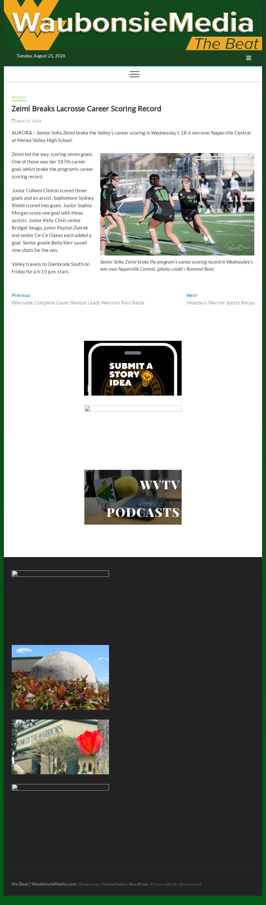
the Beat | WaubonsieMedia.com (44, 884)
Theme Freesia (114, 884)
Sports (19, 97)
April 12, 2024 (28, 120)
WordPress (138, 884)
